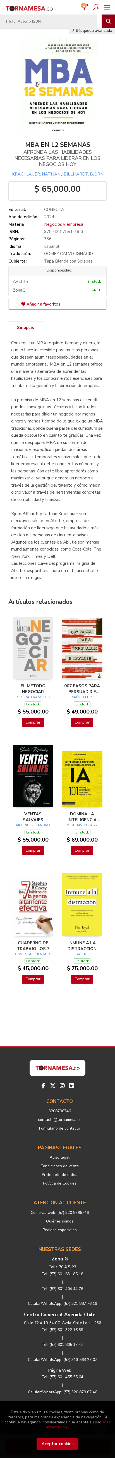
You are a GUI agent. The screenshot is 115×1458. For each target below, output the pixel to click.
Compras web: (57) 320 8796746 (60, 1212)
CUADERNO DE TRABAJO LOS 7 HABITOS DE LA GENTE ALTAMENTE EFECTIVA (33, 945)
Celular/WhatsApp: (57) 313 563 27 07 (62, 1359)
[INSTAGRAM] (62, 1086)
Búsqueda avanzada (93, 30)
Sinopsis (25, 327)
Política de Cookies (59, 1183)
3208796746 (60, 1111)
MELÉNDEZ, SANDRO (33, 825)
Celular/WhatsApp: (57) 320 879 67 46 (62, 1392)
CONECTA (54, 209)
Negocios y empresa (63, 224)
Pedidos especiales (60, 1230)
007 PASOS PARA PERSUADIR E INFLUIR (82, 688)
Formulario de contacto (59, 1128)
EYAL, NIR (82, 954)
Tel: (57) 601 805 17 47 (62, 1344)
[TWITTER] (53, 1086)
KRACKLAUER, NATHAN (36, 174)
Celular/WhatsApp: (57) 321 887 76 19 (62, 1303)
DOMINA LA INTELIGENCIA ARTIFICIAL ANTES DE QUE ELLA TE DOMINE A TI (82, 816)
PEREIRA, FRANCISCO (33, 697)
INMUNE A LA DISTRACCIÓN (82, 945)
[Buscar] (108, 21)
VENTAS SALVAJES (33, 816)
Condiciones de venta (59, 1166)
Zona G (60, 1259)
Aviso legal (60, 1157)
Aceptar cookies (58, 1444)
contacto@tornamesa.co (60, 1119)
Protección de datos (59, 1174)
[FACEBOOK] (43, 1086)
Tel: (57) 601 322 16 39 (62, 1329)
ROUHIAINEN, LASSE (82, 825)
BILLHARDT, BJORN (83, 174)
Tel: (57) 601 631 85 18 (62, 1274)
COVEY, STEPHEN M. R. (33, 954)
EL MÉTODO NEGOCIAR (33, 688)
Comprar (32, 722)
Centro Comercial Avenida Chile (59, 1315)
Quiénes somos (59, 1221)
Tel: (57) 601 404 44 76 (62, 1288)
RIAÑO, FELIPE (82, 697)
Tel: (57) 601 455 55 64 (62, 1377)
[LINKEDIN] (72, 1086)
